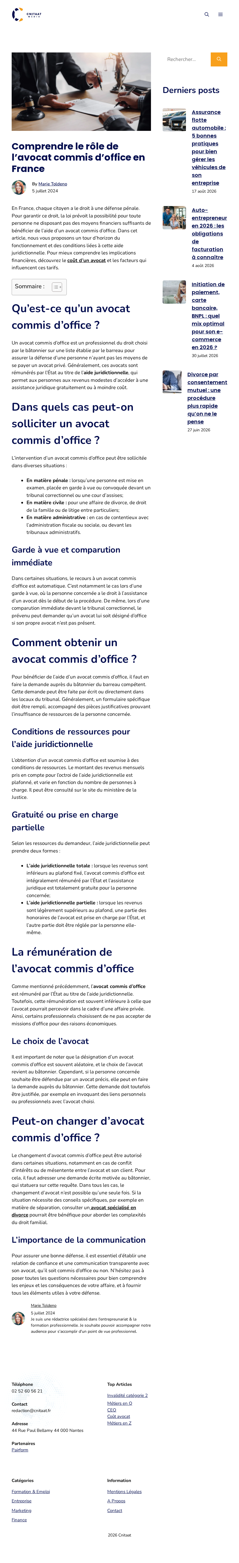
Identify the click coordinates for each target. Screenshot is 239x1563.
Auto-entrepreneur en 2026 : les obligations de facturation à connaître (209, 233)
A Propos (116, 1501)
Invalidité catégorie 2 (127, 1395)
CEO (111, 1410)
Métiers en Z (119, 1423)
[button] (207, 14)
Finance (19, 1520)
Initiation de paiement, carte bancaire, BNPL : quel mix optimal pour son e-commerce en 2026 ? (208, 316)
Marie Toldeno (52, 184)
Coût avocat (118, 1416)
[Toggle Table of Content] (54, 287)
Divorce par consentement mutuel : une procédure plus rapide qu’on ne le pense (207, 398)
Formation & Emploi (31, 1492)
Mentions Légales (124, 1492)
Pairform (20, 1450)
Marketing (21, 1510)
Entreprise (21, 1501)
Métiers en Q (119, 1403)
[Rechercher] (219, 59)
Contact (114, 1510)
